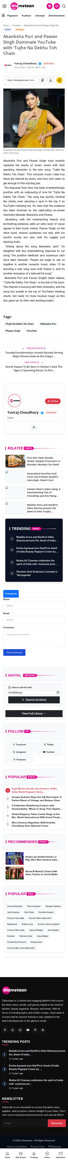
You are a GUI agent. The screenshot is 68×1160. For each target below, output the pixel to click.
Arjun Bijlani (42, 936)
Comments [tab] (11, 593)
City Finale (29, 912)
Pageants (12, 15)
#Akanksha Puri (48, 324)
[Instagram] (20, 1030)
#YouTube (32, 331)
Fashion (26, 15)
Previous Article (36, 348)
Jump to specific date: (20, 687)
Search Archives (34, 700)
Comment (8, 627)
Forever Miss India (16, 930)
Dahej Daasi (36, 942)
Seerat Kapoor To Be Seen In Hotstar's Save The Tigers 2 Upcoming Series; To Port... (34, 368)
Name (6, 599)
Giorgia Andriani (53, 906)
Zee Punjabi (53, 930)
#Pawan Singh (12, 331)
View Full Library (34, 713)
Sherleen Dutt (25, 936)
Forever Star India (15, 918)
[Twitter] (13, 1030)
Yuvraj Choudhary (23, 412)
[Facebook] (5, 1030)
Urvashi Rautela (14, 906)
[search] (64, 6)
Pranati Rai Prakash (16, 942)
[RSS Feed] (34, 427)
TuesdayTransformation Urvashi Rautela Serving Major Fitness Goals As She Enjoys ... (34, 354)
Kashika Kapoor (46, 912)
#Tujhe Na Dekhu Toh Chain (19, 324)
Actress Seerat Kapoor (48, 924)
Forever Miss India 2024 (40, 918)
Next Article (32, 362)
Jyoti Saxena (13, 912)
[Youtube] (28, 1030)
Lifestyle (40, 15)
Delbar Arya (27, 924)
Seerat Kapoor (34, 906)
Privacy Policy (37, 1146)
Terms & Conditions (17, 1146)
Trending (16, 25)
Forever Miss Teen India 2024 (21, 948)
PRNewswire (54, 1146)
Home (6, 25)
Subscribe (57, 1123)
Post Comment (14, 652)
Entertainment (57, 15)
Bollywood (12, 924)
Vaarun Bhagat (36, 930)
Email (6, 613)
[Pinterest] (35, 1030)
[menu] (4, 6)
